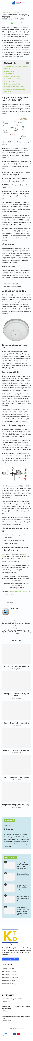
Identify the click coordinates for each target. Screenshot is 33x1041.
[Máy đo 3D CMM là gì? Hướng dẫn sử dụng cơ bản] (9, 888)
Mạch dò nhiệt (10, 73)
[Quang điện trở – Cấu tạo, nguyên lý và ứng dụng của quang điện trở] (9, 865)
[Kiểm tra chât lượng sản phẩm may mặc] (9, 877)
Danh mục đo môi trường (9, 983)
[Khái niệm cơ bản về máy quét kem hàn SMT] (9, 899)
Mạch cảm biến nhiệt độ (13, 84)
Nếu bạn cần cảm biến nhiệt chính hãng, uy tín (14, 90)
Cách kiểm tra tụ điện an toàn (13, 999)
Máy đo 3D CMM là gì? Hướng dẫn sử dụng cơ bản (22, 887)
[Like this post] (19, 602)
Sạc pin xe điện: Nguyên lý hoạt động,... (16, 805)
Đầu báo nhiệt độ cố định (13, 76)
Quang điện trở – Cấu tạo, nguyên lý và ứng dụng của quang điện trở (22, 865)
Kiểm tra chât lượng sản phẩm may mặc (22, 875)
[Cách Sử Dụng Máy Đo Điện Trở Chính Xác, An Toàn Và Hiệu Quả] (16, 765)
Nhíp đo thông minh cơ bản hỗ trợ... (16, 723)
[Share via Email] (26, 602)
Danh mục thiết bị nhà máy (9, 974)
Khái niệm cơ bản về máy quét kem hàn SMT (22, 898)
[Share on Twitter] (22, 602)
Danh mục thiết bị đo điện (9, 971)
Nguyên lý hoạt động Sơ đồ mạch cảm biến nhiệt (16, 67)
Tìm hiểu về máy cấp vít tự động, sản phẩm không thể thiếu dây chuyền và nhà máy (22, 911)
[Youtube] (18, 1034)
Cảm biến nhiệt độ (11, 81)
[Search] (31, 3)
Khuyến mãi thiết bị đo (8, 968)
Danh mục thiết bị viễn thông (10, 977)
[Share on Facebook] (21, 602)
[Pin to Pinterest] (24, 602)
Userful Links (7, 965)
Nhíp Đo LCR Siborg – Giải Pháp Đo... (16, 750)
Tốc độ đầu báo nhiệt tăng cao (15, 79)
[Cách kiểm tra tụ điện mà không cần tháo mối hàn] (16, 654)
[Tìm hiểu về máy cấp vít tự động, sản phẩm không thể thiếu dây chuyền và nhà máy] (9, 910)
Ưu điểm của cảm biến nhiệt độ (15, 86)
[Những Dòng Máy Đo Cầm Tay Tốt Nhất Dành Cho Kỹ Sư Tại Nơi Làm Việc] (16, 681)
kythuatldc (9, 19)
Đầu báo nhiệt (10, 71)
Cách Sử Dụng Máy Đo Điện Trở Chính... (16, 777)
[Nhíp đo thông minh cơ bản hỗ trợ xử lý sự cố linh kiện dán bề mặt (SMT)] (16, 710)
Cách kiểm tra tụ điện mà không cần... (16, 666)
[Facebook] (14, 1034)
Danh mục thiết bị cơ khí (8, 980)
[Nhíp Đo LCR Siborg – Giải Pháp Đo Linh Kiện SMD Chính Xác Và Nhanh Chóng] (16, 738)
